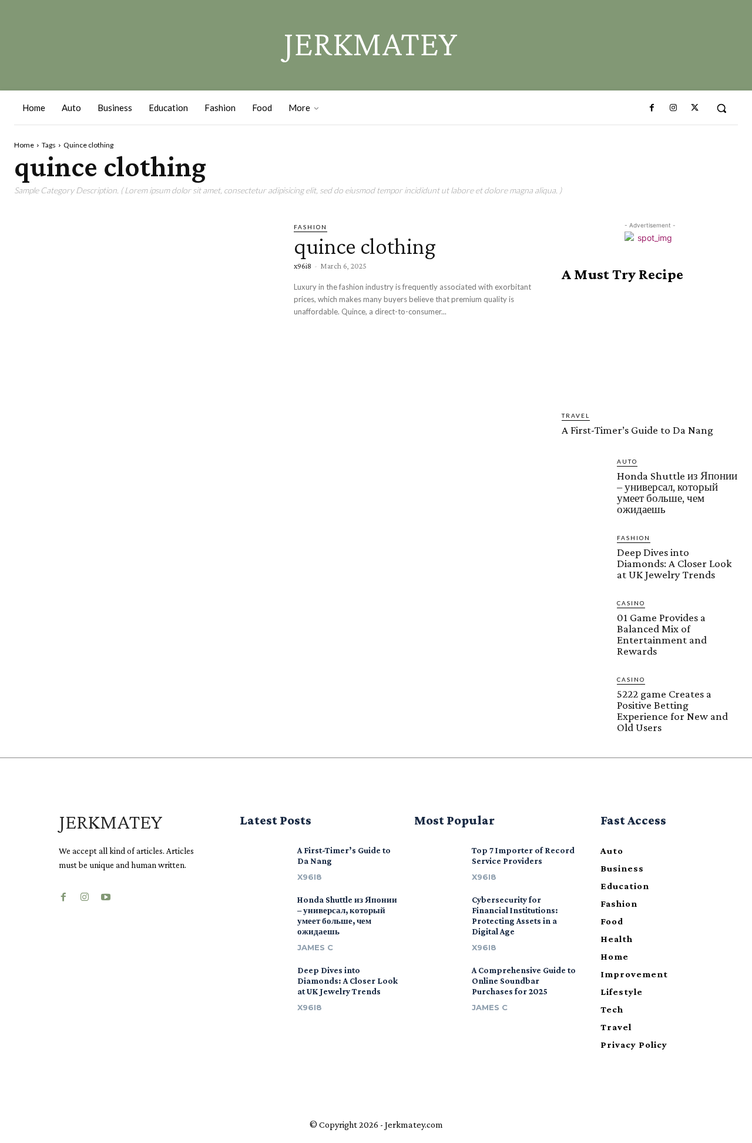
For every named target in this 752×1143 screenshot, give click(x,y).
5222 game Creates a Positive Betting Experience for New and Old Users (672, 710)
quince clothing (365, 246)
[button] (721, 108)
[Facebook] (651, 108)
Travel (576, 415)
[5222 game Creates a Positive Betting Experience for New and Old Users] (584, 697)
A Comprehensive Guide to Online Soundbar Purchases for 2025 (524, 981)
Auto (627, 461)
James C (315, 947)
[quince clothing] (145, 298)
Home (24, 144)
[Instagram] (672, 108)
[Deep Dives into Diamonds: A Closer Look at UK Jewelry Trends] (584, 556)
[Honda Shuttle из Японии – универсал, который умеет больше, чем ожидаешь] (584, 479)
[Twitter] (694, 108)
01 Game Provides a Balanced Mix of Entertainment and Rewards (662, 634)
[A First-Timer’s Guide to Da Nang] (650, 347)
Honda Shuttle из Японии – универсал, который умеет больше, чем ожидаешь (677, 492)
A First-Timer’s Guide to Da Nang (637, 430)
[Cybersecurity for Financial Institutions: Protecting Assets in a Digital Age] (438, 908)
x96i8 (302, 265)
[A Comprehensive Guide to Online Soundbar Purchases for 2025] (438, 979)
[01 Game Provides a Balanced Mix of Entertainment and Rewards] (584, 621)
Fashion (310, 226)
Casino (631, 602)
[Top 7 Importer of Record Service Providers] (438, 859)
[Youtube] (105, 894)
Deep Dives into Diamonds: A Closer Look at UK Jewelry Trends (674, 563)
